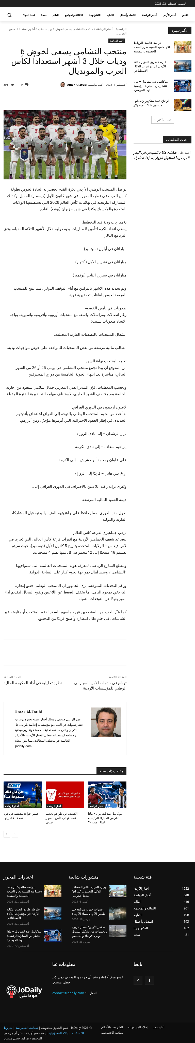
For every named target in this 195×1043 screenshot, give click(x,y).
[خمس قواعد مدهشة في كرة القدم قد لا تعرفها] (23, 794)
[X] (81, 97)
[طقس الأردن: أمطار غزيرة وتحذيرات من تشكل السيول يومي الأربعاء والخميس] (117, 931)
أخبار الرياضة (104, 29)
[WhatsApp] (58, 97)
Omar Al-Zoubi (77, 84)
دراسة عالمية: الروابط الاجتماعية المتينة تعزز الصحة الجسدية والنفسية (152, 47)
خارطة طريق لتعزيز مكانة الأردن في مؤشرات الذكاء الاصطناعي (150, 66)
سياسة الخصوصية (26, 1028)
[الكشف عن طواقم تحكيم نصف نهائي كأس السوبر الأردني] (65, 794)
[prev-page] (15, 834)
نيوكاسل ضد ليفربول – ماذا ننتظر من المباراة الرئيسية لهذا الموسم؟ (105, 818)
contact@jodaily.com (68, 993)
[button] (9, 15)
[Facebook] (93, 97)
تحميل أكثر (164, 120)
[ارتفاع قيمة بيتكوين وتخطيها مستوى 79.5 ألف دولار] (182, 105)
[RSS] (138, 980)
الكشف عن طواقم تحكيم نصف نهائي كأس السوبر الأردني (61, 818)
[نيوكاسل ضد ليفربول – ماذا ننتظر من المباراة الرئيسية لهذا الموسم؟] (107, 794)
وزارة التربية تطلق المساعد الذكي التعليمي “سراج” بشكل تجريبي (89, 891)
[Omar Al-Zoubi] (63, 84)
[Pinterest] (69, 97)
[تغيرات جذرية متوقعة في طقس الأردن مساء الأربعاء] (117, 913)
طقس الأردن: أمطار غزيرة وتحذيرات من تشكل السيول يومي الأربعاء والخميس (89, 931)
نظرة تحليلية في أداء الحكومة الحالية (33, 683)
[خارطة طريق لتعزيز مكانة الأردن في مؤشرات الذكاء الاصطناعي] (182, 66)
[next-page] (7, 834)
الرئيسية (121, 29)
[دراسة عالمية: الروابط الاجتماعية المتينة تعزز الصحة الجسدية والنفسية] (182, 47)
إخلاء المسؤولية (58, 1033)
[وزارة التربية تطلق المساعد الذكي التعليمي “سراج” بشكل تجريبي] (117, 891)
